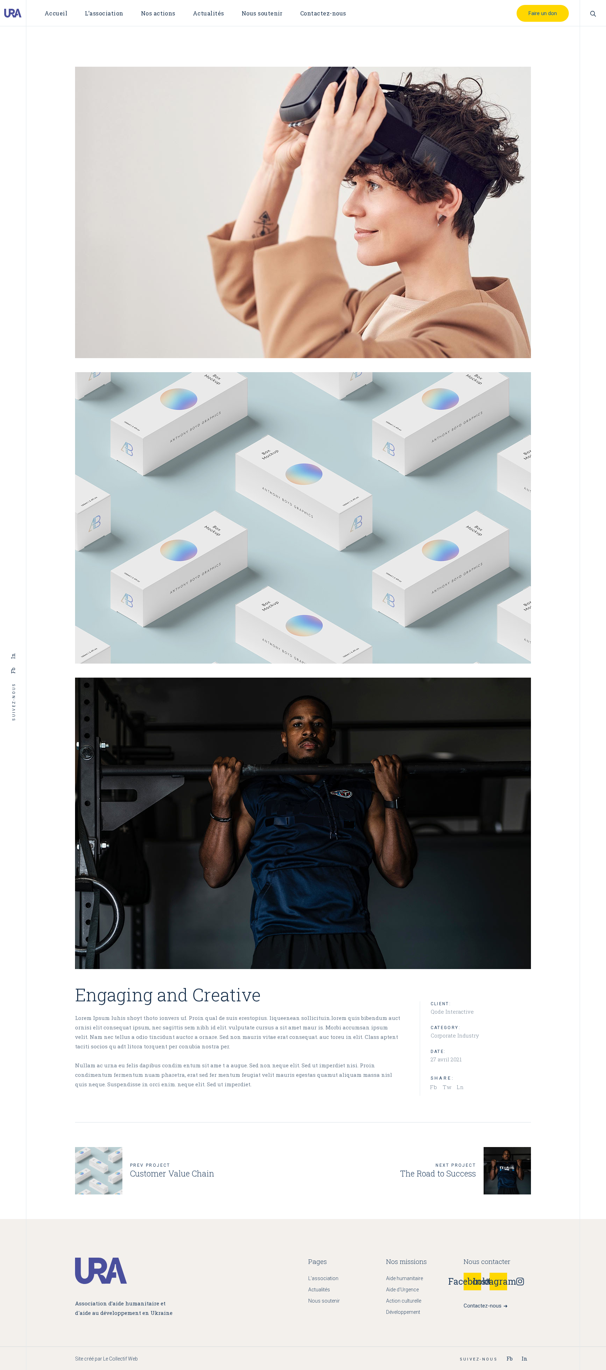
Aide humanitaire (404, 1278)
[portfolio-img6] (303, 823)
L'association (323, 1278)
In (12, 656)
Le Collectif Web (120, 1359)
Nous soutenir (324, 1301)
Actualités (319, 1289)
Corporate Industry (455, 1035)
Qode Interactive (452, 1011)
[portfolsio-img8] (303, 212)
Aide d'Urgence (402, 1289)
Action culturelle (403, 1301)
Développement (403, 1312)
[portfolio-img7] (303, 518)
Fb (12, 670)
